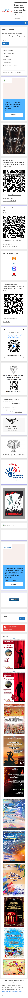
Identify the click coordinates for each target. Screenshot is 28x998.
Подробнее (18, 412)
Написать (14, 114)
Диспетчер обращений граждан (12, 72)
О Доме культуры (8, 50)
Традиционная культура (10, 66)
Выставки (6, 56)
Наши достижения (8, 53)
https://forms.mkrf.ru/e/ (14, 195)
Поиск (5, 616)
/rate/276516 (6, 322)
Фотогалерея (7, 59)
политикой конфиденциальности (12, 991)
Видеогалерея (7, 62)
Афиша (5, 637)
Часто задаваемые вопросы (11, 69)
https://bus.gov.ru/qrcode (10, 318)
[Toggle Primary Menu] (25, 23)
